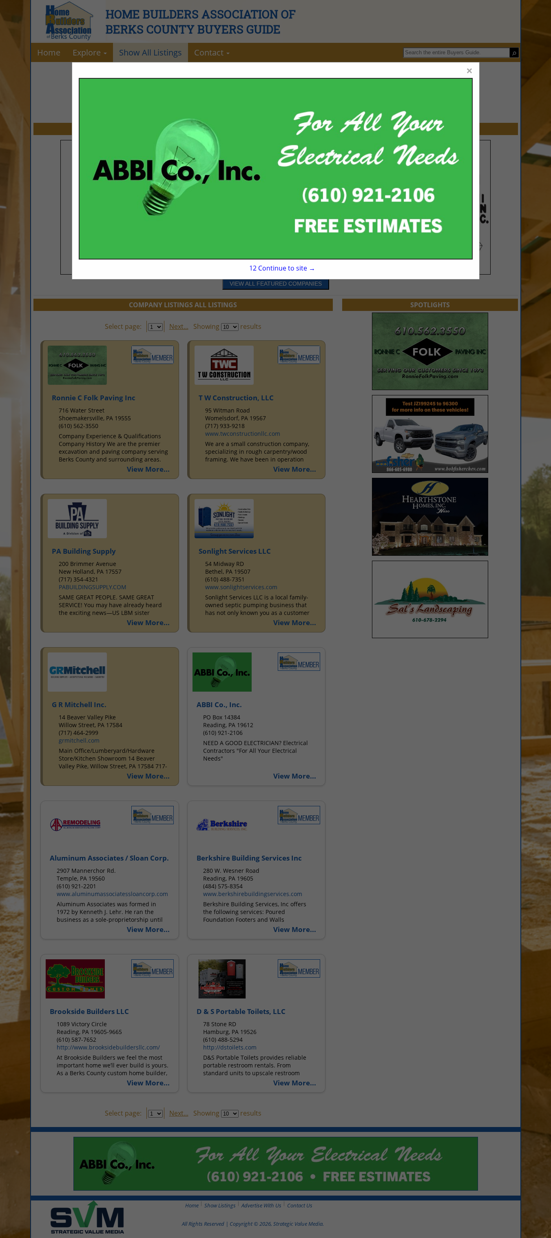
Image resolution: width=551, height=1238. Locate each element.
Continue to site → (282, 268)
